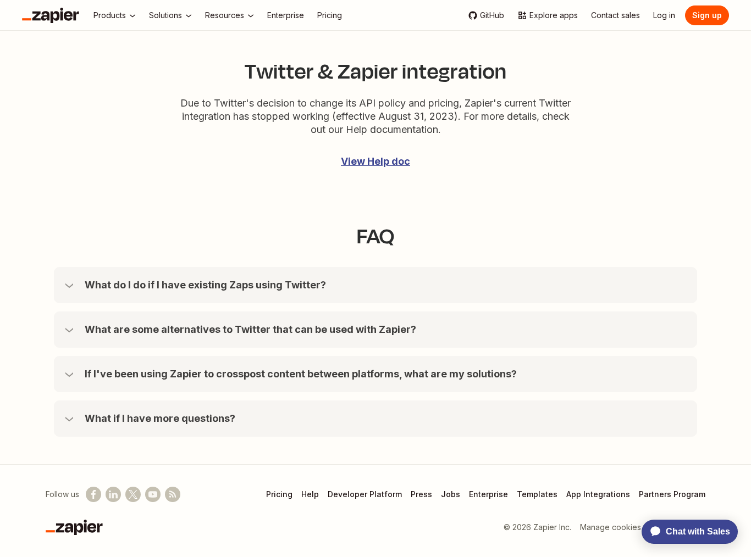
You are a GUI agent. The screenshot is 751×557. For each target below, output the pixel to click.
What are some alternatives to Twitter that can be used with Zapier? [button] (250, 329)
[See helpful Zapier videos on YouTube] (153, 494)
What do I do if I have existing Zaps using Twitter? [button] (205, 285)
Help (310, 494)
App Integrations (598, 494)
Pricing (279, 494)
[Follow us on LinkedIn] (113, 494)
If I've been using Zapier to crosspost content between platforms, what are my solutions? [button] (301, 374)
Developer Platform (365, 494)
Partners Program (672, 494)
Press (421, 494)
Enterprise (488, 494)
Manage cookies (610, 527)
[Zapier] (50, 15)
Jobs (450, 494)
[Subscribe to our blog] (172, 494)
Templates (537, 494)
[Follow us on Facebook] (93, 494)
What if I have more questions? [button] (160, 418)
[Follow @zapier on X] (133, 494)
